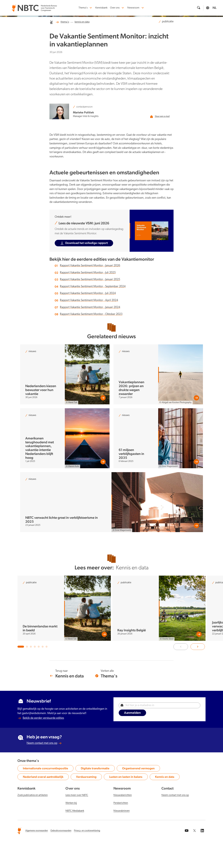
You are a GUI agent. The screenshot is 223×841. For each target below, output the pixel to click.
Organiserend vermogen (138, 769)
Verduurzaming (87, 777)
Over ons (114, 8)
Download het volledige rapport (86, 243)
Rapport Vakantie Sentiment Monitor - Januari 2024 (90, 307)
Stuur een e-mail (162, 116)
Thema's (83, 8)
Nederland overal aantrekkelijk (43, 777)
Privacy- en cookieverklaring (87, 830)
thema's (65, 22)
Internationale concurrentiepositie (45, 769)
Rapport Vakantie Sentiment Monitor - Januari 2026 (90, 265)
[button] (20, 647)
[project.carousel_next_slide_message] (198, 646)
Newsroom (133, 8)
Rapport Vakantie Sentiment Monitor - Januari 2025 (90, 279)
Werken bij (71, 803)
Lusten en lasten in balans (125, 777)
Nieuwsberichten (122, 795)
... (71, 21)
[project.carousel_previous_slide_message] (181, 646)
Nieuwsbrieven (121, 811)
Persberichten (120, 803)
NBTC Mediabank (74, 811)
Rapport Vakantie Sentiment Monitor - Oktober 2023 (91, 314)
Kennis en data (166, 777)
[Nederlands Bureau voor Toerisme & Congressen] (34, 6)
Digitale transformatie (95, 769)
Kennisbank (101, 8)
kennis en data (82, 22)
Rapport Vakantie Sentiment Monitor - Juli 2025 (88, 272)
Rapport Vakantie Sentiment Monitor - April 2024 (89, 300)
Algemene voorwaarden (36, 830)
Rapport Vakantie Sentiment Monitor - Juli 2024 (88, 293)
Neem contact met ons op (42, 743)
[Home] (51, 22)
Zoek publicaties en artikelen (32, 795)
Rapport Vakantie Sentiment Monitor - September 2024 (93, 286)
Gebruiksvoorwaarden (60, 830)
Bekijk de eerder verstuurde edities (43, 718)
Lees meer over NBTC (76, 795)
